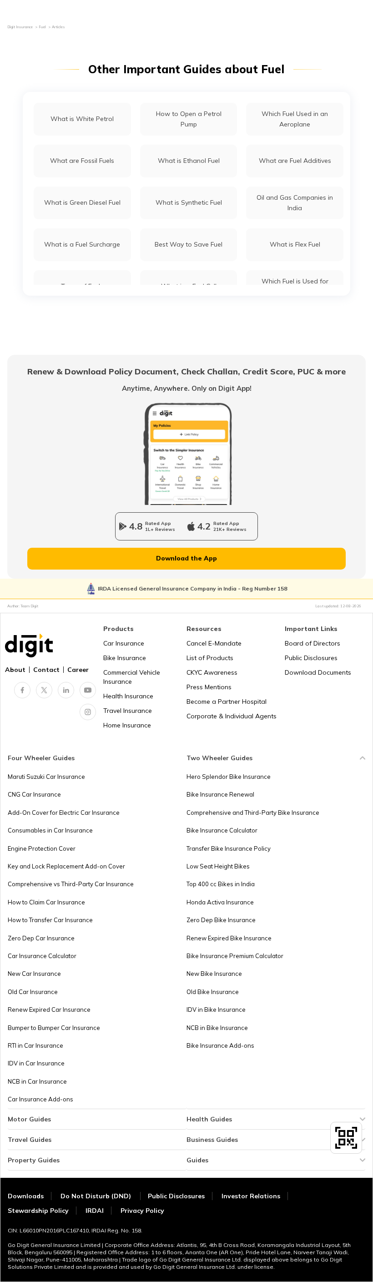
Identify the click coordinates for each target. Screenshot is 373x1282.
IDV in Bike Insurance (216, 1009)
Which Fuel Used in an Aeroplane (295, 119)
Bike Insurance (124, 658)
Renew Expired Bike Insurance (229, 938)
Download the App (186, 558)
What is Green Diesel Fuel (82, 202)
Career (78, 669)
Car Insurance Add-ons (40, 1099)
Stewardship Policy (38, 1210)
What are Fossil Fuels (82, 160)
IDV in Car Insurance (36, 1063)
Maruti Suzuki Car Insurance (46, 776)
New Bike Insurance (214, 973)
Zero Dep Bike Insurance (221, 920)
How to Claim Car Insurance (46, 902)
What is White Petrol (82, 119)
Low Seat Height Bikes (218, 866)
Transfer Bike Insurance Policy (228, 848)
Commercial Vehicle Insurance (131, 677)
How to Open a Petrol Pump (189, 119)
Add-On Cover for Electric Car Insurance (64, 812)
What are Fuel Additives (295, 160)
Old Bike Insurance (212, 991)
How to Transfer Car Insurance (50, 920)
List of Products (209, 658)
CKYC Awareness (211, 672)
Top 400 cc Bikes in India (220, 884)
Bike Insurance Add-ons (220, 1045)
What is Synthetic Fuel (189, 202)
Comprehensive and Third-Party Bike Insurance (252, 812)
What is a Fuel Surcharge (82, 244)
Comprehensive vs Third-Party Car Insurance (71, 884)
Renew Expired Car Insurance (49, 1009)
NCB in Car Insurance (37, 1081)
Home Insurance (127, 725)
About (15, 669)
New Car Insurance (34, 973)
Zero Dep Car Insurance (41, 938)
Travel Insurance (127, 711)
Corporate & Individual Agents (231, 716)
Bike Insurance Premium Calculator (234, 955)
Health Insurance (128, 696)
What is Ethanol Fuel (189, 160)
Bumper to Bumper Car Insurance (54, 1027)
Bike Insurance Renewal (220, 794)
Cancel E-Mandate (214, 643)
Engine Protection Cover (42, 848)
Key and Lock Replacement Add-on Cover (66, 866)
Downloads (26, 1196)
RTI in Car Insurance (35, 1045)
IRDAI (95, 1210)
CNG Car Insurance (34, 794)
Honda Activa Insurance (220, 902)
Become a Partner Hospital (226, 701)
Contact (46, 669)
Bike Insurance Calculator (221, 830)
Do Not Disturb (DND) (96, 1196)
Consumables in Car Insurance (50, 830)
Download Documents (318, 672)
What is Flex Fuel (295, 244)
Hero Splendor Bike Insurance (228, 776)
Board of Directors (312, 643)
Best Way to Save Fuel (188, 244)
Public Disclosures (311, 658)
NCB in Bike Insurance (217, 1027)
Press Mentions (209, 687)
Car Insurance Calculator (42, 955)
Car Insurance (123, 643)
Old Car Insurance (33, 991)
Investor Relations (251, 1196)
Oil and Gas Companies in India (295, 202)
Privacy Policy (142, 1210)
